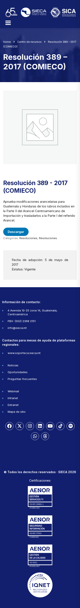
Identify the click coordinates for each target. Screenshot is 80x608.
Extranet (13, 405)
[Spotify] (71, 426)
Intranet (13, 398)
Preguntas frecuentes (22, 379)
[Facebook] (9, 426)
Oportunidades (18, 372)
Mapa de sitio (17, 411)
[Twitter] (20, 426)
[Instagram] (30, 426)
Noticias (13, 365)
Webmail (13, 391)
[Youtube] (50, 426)
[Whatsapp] (35, 436)
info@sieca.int (17, 328)
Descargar (16, 232)
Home (7, 41)
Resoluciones (28, 238)
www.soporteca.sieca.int (24, 353)
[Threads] (45, 436)
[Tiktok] (60, 426)
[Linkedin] (40, 426)
